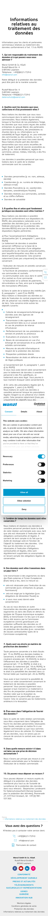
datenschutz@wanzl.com (13, 97)
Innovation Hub (24, 898)
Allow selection (24, 501)
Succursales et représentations (24, 888)
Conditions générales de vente (24, 906)
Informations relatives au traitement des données (24, 912)
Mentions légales (24, 903)
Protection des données (24, 909)
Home (4, 817)
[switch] (41, 464)
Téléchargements (24, 885)
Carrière (24, 894)
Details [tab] (24, 412)
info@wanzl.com (10, 75)
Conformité (24, 875)
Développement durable (24, 878)
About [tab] (39, 412)
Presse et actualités (24, 882)
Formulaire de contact (26, 845)
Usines (24, 891)
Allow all (24, 492)
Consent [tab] (9, 412)
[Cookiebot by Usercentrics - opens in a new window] (34, 404)
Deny (24, 509)
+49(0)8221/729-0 (26, 836)
